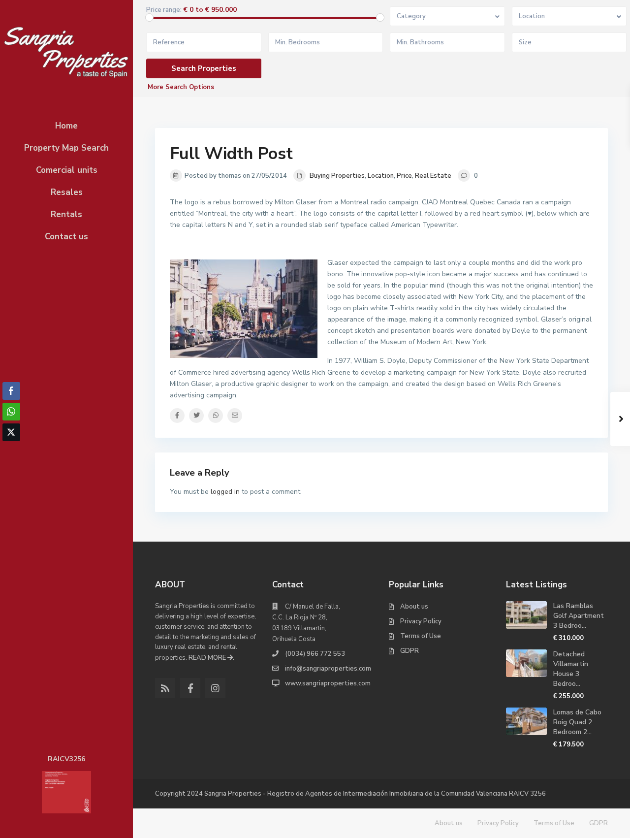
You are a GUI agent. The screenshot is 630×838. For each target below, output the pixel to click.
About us (414, 606)
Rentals (66, 214)
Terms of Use (420, 636)
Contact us (66, 236)
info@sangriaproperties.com (328, 668)
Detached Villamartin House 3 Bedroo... (570, 668)
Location (381, 175)
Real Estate (433, 175)
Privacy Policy (420, 621)
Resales (67, 192)
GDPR (409, 650)
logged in (225, 491)
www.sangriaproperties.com (328, 683)
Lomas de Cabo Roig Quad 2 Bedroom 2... (577, 722)
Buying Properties (337, 175)
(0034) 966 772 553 (315, 653)
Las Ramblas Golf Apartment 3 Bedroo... (578, 615)
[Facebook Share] (11, 391)
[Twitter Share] (11, 432)
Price (404, 175)
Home (66, 125)
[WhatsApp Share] (11, 411)
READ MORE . (211, 657)
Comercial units (66, 170)
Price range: (164, 10)
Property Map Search (66, 148)
